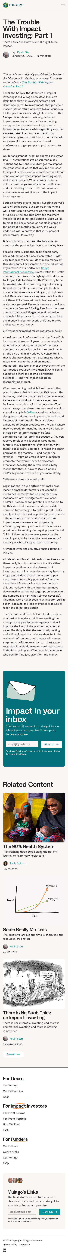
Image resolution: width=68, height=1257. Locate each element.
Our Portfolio (11, 1152)
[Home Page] (13, 5)
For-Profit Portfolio (15, 1118)
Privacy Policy (10, 1245)
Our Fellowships (13, 1091)
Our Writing (10, 1085)
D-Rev (31, 412)
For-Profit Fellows (14, 1113)
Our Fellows (10, 1146)
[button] (63, 5)
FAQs (6, 1097)
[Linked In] (4, 1250)
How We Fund (11, 1124)
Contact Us (24, 1245)
